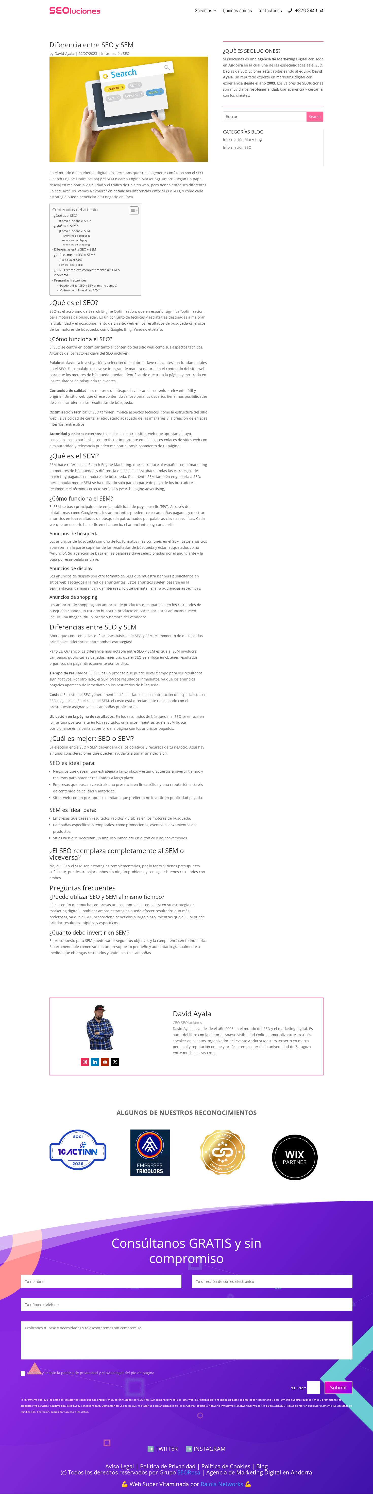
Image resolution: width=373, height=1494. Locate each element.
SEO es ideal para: (70, 260)
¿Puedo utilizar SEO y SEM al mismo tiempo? (88, 285)
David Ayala (64, 53)
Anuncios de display (75, 240)
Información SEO (115, 53)
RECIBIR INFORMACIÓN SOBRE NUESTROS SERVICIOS (129, 973)
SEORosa (188, 1472)
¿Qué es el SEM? (66, 226)
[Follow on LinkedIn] (95, 1062)
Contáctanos (270, 10)
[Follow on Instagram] (85, 1062)
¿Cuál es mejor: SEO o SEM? (74, 255)
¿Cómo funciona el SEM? (75, 231)
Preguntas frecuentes (70, 280)
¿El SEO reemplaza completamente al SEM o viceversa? (87, 272)
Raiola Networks (222, 1484)
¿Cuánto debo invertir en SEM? (79, 290)
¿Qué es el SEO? (66, 215)
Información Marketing (242, 139)
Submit (338, 1387)
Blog (262, 1466)
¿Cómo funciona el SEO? (75, 221)
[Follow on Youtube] (105, 1062)
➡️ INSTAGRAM (205, 1448)
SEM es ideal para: (71, 265)
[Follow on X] (115, 1062)
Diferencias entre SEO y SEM (75, 249)
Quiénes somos (237, 10)
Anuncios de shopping (76, 244)
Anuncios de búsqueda (77, 235)
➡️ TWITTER (162, 1448)
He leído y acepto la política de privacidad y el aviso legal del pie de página (90, 1372)
